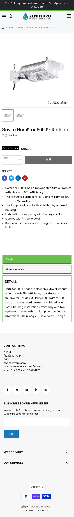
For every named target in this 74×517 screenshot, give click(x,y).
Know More (37, 6)
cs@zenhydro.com (15, 363)
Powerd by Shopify (37, 510)
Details (9, 259)
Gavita (12, 135)
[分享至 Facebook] (4, 178)
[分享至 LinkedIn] (18, 178)
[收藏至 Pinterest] (25, 178)
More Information (15, 269)
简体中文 (35, 487)
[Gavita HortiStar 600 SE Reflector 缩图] (7, 115)
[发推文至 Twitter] (11, 178)
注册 (11, 434)
